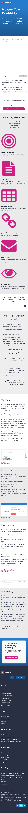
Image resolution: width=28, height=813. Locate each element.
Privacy (15, 791)
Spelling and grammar (7, 702)
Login (12, 677)
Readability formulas (6, 700)
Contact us (3, 721)
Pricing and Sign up (5, 705)
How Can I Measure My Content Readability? (11, 741)
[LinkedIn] (24, 805)
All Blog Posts (4, 784)
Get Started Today (11, 657)
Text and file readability (7, 695)
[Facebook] (17, 805)
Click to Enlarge (5, 462)
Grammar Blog (4, 755)
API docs (3, 723)
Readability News (5, 757)
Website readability (6, 693)
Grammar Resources (5, 719)
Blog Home (3, 781)
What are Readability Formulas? (8, 737)
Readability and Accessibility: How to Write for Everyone (13, 773)
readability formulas (6, 156)
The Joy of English (5, 759)
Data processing (5, 792)
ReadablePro (7, 93)
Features (3, 691)
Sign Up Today (20, 677)
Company (3, 762)
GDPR (21, 791)
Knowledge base (5, 716)
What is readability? (5, 734)
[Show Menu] (26, 2)
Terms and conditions (6, 791)
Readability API (5, 697)
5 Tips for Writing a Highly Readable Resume (11, 775)
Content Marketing (5, 752)
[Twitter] (21, 805)
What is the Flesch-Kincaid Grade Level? (10, 739)
